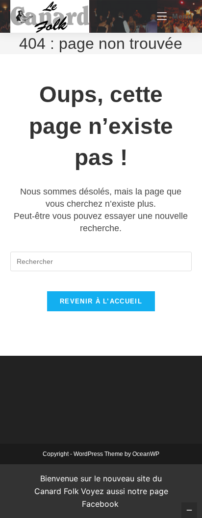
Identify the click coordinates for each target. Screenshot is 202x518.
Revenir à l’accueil (101, 301)
